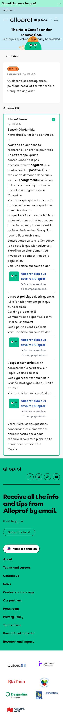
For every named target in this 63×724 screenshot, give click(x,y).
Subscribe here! (19, 532)
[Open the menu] (5, 19)
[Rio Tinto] (16, 682)
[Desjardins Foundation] (16, 695)
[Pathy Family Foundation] (46, 666)
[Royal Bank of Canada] (46, 695)
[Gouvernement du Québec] (16, 666)
